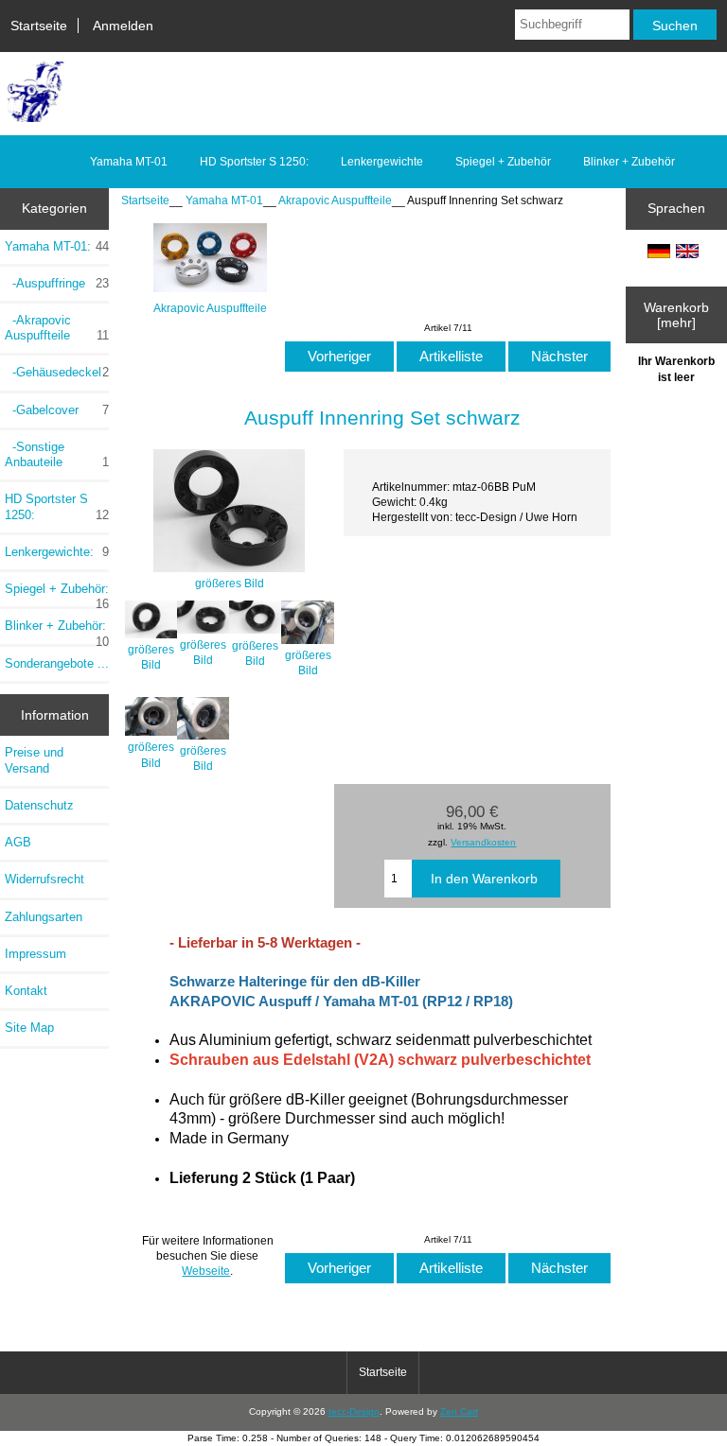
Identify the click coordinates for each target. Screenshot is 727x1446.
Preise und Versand (34, 760)
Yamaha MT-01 (224, 200)
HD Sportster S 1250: (254, 161)
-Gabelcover (57, 410)
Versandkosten (483, 842)
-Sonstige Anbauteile (57, 454)
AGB (18, 842)
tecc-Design (354, 1411)
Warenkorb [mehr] (676, 315)
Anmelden (123, 25)
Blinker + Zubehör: (57, 630)
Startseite (38, 25)
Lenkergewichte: (57, 552)
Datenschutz (39, 805)
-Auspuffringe (57, 283)
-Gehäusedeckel (57, 372)
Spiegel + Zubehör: (57, 594)
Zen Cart (459, 1411)
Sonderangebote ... (57, 663)
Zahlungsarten (43, 917)
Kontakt (26, 991)
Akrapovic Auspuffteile (335, 200)
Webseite (206, 1270)
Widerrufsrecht (44, 879)
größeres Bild (151, 657)
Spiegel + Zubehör (503, 161)
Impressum (35, 954)
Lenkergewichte (382, 161)
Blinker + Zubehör (629, 161)
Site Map (29, 1027)
